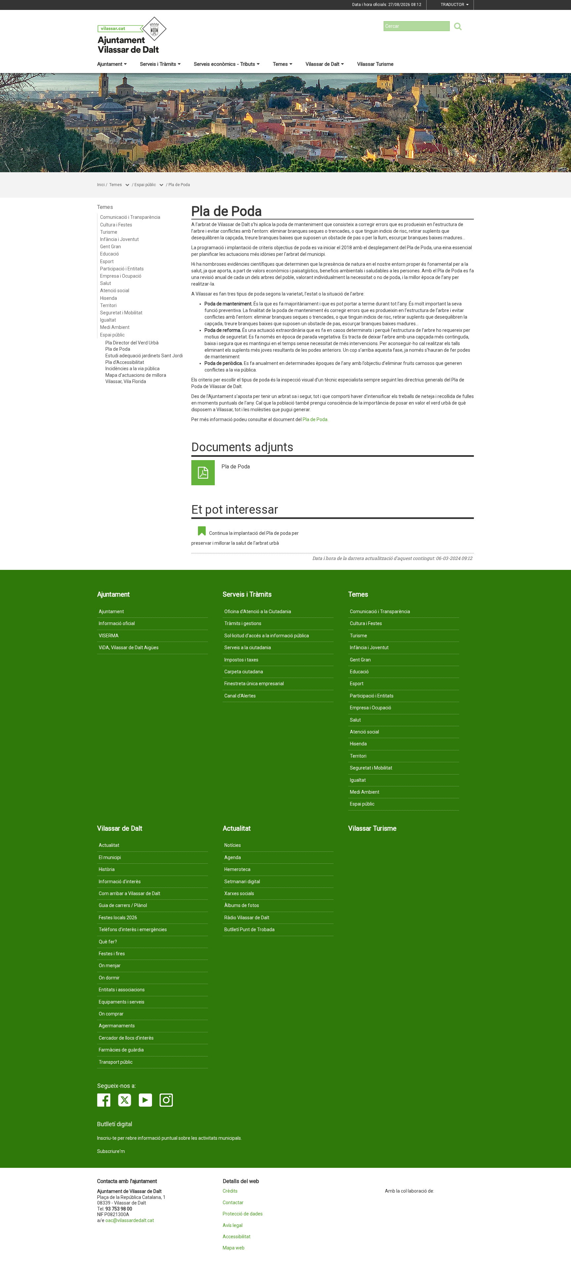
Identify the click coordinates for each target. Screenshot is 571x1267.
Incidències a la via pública (132, 368)
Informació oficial (117, 623)
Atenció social (114, 290)
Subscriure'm (111, 1151)
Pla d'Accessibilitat (124, 362)
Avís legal (233, 1225)
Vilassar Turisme (375, 64)
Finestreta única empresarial (254, 683)
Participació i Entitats (122, 268)
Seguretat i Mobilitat (121, 312)
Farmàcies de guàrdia (121, 1049)
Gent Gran (110, 246)
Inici (101, 184)
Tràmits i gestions (242, 623)
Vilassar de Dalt (322, 64)
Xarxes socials (239, 893)
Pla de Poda (179, 184)
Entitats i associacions (122, 989)
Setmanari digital (242, 881)
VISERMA (109, 635)
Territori (108, 305)
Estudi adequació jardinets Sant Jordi (144, 355)
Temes (280, 64)
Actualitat (109, 845)
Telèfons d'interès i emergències (133, 929)
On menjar (110, 965)
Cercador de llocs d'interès (126, 1038)
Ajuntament (109, 64)
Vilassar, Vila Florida (125, 381)
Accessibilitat (236, 1236)
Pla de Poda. (315, 419)
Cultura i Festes (116, 224)
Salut (105, 283)
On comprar (111, 1013)
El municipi (110, 857)
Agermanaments (117, 1025)
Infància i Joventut (119, 239)
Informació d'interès (120, 881)
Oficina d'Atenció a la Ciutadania (257, 611)
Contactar (233, 1202)
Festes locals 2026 (118, 917)
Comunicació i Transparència (130, 217)
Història (107, 869)
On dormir (109, 977)
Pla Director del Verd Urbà (132, 342)
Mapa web (234, 1248)
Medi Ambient (115, 327)
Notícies (232, 845)
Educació (109, 254)
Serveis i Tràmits (158, 64)
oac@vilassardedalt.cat (129, 1220)
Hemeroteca (237, 869)
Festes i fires (112, 953)
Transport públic (116, 1062)
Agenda (232, 857)
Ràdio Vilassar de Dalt (246, 917)
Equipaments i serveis (121, 1002)
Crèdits (230, 1191)
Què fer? (108, 941)
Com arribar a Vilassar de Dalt (129, 893)
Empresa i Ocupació (120, 276)
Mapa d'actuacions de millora (135, 375)
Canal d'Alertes (240, 695)
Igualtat (108, 320)
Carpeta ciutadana (243, 671)
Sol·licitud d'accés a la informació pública (266, 635)
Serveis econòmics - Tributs (224, 64)
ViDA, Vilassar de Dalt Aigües (129, 647)
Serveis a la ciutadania (247, 647)
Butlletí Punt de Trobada (249, 929)
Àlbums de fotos (241, 905)
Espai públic (145, 184)
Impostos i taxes (241, 659)
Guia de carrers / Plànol (123, 905)
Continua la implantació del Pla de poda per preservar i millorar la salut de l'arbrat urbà (245, 538)
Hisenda (108, 298)
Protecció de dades (243, 1213)
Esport (107, 261)
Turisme (108, 232)
